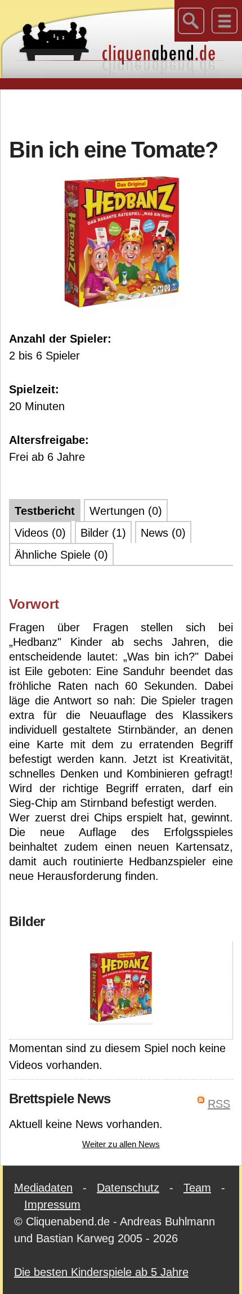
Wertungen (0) (125, 511)
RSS (219, 1104)
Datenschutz (128, 1187)
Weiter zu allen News (121, 1144)
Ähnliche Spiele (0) (61, 555)
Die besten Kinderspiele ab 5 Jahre (101, 1272)
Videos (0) (40, 533)
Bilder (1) (103, 533)
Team (197, 1187)
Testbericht (45, 511)
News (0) (163, 533)
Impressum (52, 1204)
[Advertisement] (125, 112)
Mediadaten (43, 1187)
